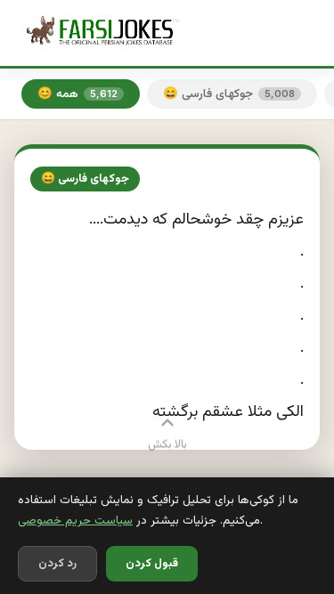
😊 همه (77, 94)
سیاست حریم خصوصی (75, 520)
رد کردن (57, 564)
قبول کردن (152, 564)
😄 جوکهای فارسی (229, 94)
